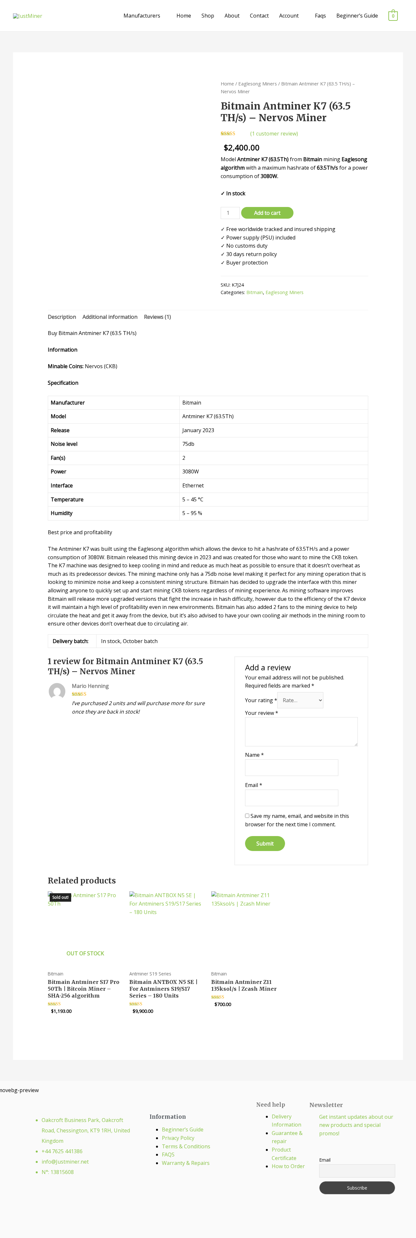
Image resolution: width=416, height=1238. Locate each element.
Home (183, 15)
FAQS (168, 1154)
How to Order (288, 1166)
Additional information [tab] (110, 316)
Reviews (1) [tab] (157, 316)
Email (253, 785)
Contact (259, 15)
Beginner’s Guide (357, 15)
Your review (261, 712)
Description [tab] (62, 316)
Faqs (320, 15)
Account (289, 15)
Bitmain (254, 292)
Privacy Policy (178, 1137)
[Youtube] (99, 1198)
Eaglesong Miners (257, 83)
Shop (208, 15)
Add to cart (267, 212)
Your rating (261, 700)
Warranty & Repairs (186, 1163)
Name (254, 754)
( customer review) (274, 133)
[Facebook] (57, 1198)
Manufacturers (142, 15)
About (232, 15)
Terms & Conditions (186, 1146)
